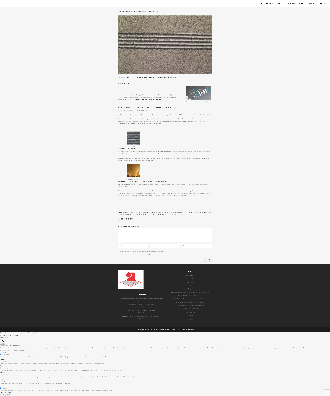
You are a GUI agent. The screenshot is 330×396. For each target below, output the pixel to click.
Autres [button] (2, 379)
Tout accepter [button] (14, 335)
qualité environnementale (156, 214)
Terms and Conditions (133, 255)
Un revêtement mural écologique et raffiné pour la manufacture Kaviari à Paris (141, 316)
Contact (190, 285)
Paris (146, 214)
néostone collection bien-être (134, 214)
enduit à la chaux (148, 212)
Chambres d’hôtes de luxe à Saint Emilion (189, 309)
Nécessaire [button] (3, 386)
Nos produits (189, 279)
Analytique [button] (3, 366)
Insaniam (168, 329)
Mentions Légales (176, 329)
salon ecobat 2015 (170, 214)
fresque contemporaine (185, 212)
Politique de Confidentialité (187, 329)
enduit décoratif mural (161, 212)
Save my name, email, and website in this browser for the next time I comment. (141, 251)
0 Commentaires (156, 80)
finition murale (173, 212)
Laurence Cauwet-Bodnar (142, 80)
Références (190, 282)
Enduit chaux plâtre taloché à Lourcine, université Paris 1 (189, 299)
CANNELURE (189, 319)
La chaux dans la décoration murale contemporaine (141, 310)
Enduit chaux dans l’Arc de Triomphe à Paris (190, 295)
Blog (131, 80)
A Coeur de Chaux (190, 312)
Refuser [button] (8, 335)
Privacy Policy (147, 255)
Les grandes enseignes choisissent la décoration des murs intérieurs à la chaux (141, 298)
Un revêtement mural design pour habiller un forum (141, 304)
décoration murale (128, 212)
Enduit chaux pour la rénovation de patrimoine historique (189, 305)
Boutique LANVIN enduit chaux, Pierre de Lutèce (189, 302)
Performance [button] (3, 359)
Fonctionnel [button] (3, 352)
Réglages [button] (2, 335)
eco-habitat (138, 212)
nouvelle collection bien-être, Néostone (148, 99)
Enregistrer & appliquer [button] (6, 392)
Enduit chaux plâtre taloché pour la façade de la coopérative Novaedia (189, 292)
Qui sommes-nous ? (189, 275)
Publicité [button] (2, 372)
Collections (190, 315)
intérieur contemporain (201, 212)
